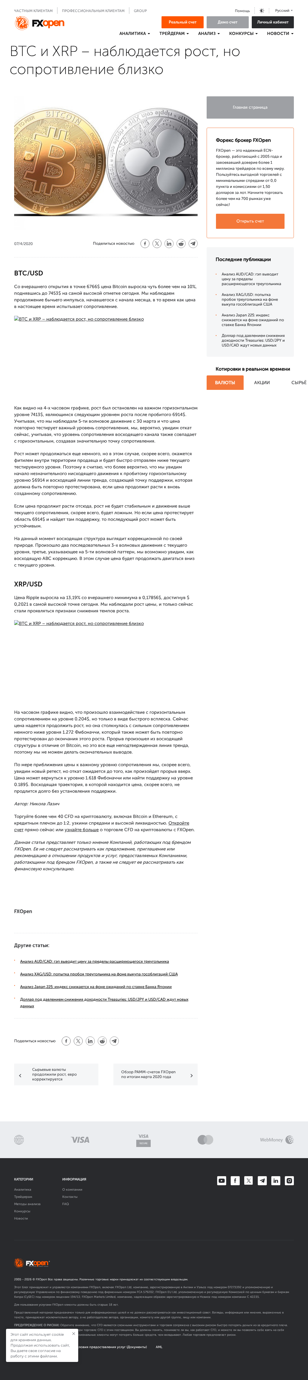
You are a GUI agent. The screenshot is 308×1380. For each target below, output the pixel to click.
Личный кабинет (273, 22)
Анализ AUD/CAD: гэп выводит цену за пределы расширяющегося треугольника (94, 961)
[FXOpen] (39, 23)
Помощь (242, 11)
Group (140, 11)
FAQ (65, 1204)
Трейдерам (23, 1197)
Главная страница (250, 107)
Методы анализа (27, 1204)
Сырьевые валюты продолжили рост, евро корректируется (54, 1074)
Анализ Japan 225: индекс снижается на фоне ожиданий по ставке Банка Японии (96, 986)
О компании (72, 1190)
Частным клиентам (33, 11)
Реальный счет (183, 22)
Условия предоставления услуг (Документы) (111, 1347)
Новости (21, 1218)
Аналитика (22, 1190)
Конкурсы (22, 1211)
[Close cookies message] (73, 1333)
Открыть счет (250, 221)
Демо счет (228, 22)
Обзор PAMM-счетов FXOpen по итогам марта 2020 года (148, 1074)
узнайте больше (82, 829)
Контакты (70, 1197)
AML (159, 1347)
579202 (148, 1292)
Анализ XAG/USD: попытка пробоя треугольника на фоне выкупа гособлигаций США (99, 974)
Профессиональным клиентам (93, 11)
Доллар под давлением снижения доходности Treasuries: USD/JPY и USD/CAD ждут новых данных (253, 340)
